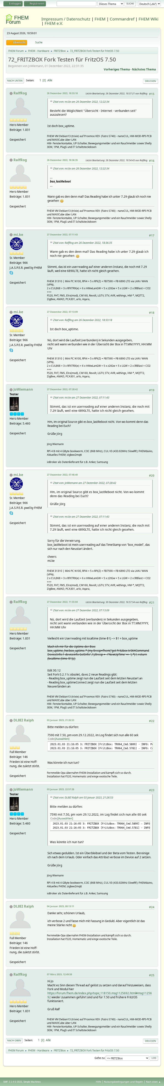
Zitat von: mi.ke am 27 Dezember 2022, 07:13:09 (81, 610)
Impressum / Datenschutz (65, 19)
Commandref (122, 19)
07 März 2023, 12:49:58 (59, 974)
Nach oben (14, 1040)
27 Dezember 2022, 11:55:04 (62, 601)
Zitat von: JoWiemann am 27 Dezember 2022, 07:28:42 (84, 483)
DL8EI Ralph (23, 720)
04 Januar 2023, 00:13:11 (60, 906)
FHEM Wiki (148, 19)
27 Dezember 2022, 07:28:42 (62, 389)
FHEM (100, 19)
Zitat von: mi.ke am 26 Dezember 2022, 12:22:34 (81, 102)
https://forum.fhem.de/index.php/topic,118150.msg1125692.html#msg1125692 (99, 995)
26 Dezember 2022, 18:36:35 (62, 160)
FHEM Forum (17, 20)
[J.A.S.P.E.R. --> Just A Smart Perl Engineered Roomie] (11, 277)
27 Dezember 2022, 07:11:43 (62, 234)
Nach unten (15, 80)
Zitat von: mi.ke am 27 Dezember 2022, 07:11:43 (81, 397)
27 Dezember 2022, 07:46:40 (62, 474)
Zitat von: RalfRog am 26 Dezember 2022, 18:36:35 (82, 243)
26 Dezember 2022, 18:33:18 (62, 93)
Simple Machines (32, 1081)
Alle (49, 80)
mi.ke (18, 234)
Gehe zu (99, 1058)
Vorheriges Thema (117, 69)
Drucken (150, 81)
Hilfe (98, 1081)
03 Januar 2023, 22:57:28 (60, 789)
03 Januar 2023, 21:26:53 (60, 720)
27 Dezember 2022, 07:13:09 (62, 311)
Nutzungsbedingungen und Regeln (123, 1081)
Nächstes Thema (144, 69)
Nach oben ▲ (153, 1081)
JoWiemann (23, 389)
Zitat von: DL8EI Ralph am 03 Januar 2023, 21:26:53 (83, 797)
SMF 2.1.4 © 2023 (12, 1081)
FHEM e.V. (54, 23)
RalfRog (20, 93)
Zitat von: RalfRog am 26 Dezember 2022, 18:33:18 (82, 320)
